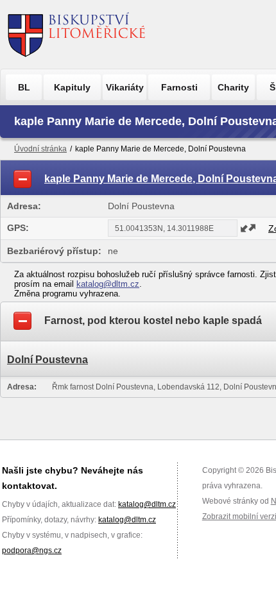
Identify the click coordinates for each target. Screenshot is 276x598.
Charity (233, 87)
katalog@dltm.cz (107, 284)
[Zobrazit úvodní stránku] (76, 34)
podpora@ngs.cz (32, 550)
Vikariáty (125, 87)
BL (24, 87)
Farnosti (179, 87)
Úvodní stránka (40, 148)
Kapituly (72, 87)
